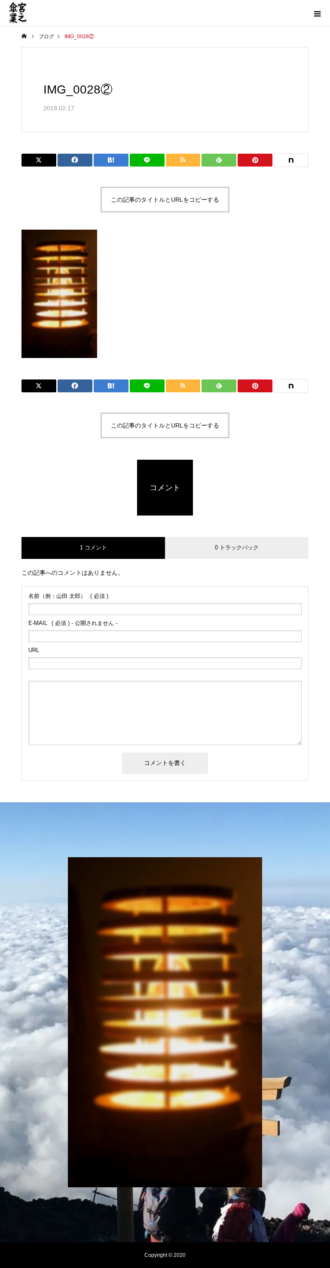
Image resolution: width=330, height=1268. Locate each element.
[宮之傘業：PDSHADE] (165, 1022)
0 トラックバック (237, 547)
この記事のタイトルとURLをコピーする (165, 199)
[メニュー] (317, 13)
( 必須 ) (68, 596)
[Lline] (147, 160)
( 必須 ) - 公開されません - (72, 623)
